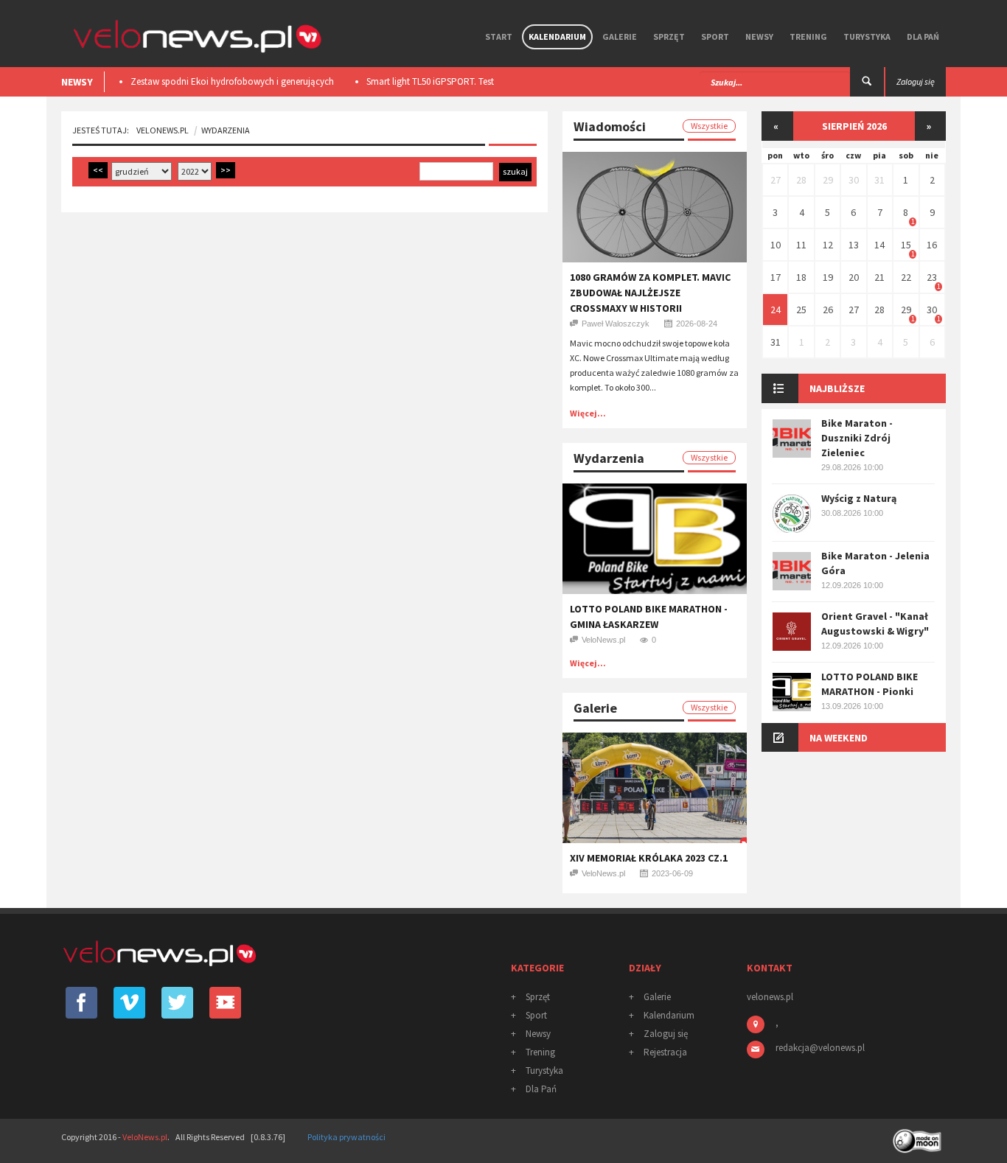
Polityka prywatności (346, 1136)
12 (828, 244)
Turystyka (867, 36)
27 (775, 179)
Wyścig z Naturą (858, 498)
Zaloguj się (666, 1033)
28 (801, 179)
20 (854, 277)
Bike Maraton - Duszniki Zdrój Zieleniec (857, 437)
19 (828, 277)
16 (932, 244)
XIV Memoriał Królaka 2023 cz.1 (649, 858)
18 (801, 277)
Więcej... (588, 413)
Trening (808, 36)
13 (854, 244)
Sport (715, 36)
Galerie (619, 36)
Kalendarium (557, 36)
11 (801, 244)
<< (98, 169)
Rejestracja (665, 1052)
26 (828, 309)
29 (828, 179)
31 (879, 179)
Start (498, 36)
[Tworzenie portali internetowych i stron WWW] (918, 1136)
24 (775, 309)
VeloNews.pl (162, 130)
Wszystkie (709, 125)
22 (906, 277)
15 (906, 244)
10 (775, 244)
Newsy (759, 36)
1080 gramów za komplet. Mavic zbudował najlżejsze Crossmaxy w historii (650, 292)
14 (879, 244)
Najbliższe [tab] (837, 388)
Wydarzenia (225, 130)
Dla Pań (923, 36)
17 (775, 277)
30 (854, 179)
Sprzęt (669, 36)
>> (225, 169)
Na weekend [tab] (838, 737)
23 (932, 277)
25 (801, 309)
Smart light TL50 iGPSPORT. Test (430, 81)
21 (879, 277)
